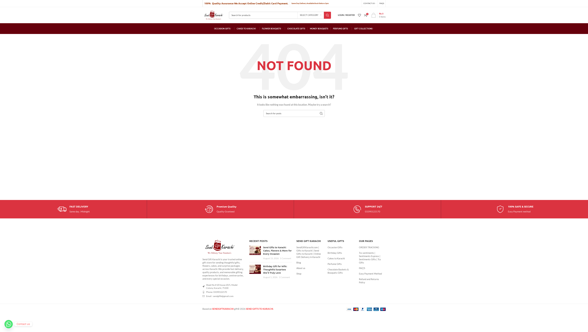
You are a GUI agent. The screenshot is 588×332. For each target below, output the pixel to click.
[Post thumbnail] (255, 253)
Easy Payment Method (370, 273)
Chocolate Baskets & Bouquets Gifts (338, 271)
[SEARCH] (327, 15)
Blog (298, 262)
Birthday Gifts (335, 252)
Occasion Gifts (335, 247)
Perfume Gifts (335, 264)
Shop (298, 273)
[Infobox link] (73, 209)
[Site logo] (213, 14)
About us (300, 268)
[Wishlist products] (359, 15)
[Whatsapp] (8, 324)
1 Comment (285, 258)
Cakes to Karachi (336, 258)
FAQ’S (362, 268)
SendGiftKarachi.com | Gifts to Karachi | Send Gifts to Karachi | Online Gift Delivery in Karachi (308, 252)
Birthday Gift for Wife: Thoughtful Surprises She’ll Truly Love (275, 269)
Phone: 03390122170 (216, 292)
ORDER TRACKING (369, 247)
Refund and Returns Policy (369, 281)
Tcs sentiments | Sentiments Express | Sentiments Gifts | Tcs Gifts (370, 257)
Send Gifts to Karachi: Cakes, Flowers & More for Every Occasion (277, 250)
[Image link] (219, 246)
